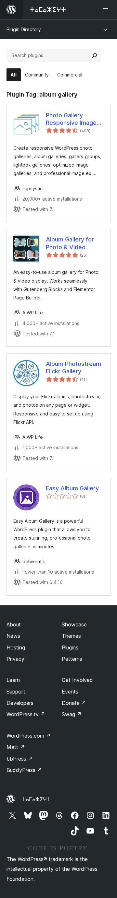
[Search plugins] (94, 55)
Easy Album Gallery (72, 488)
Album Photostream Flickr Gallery (73, 367)
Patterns (72, 659)
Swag (72, 714)
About (13, 624)
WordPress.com (28, 735)
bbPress (19, 758)
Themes (71, 636)
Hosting (15, 647)
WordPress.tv (25, 714)
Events (70, 691)
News (13, 636)
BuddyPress (24, 770)
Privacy (15, 659)
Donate (74, 703)
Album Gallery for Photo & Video (70, 243)
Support (15, 691)
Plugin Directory (23, 29)
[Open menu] (106, 9)
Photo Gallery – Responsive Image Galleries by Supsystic (71, 119)
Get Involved (77, 680)
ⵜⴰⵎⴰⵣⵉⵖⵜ (36, 799)
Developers (19, 703)
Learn (13, 680)
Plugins (70, 647)
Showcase (74, 624)
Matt (15, 747)
